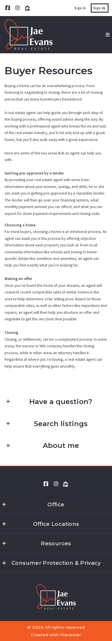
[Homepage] (29, 34)
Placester (70, 634)
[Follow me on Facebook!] (7, 8)
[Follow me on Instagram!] (17, 8)
